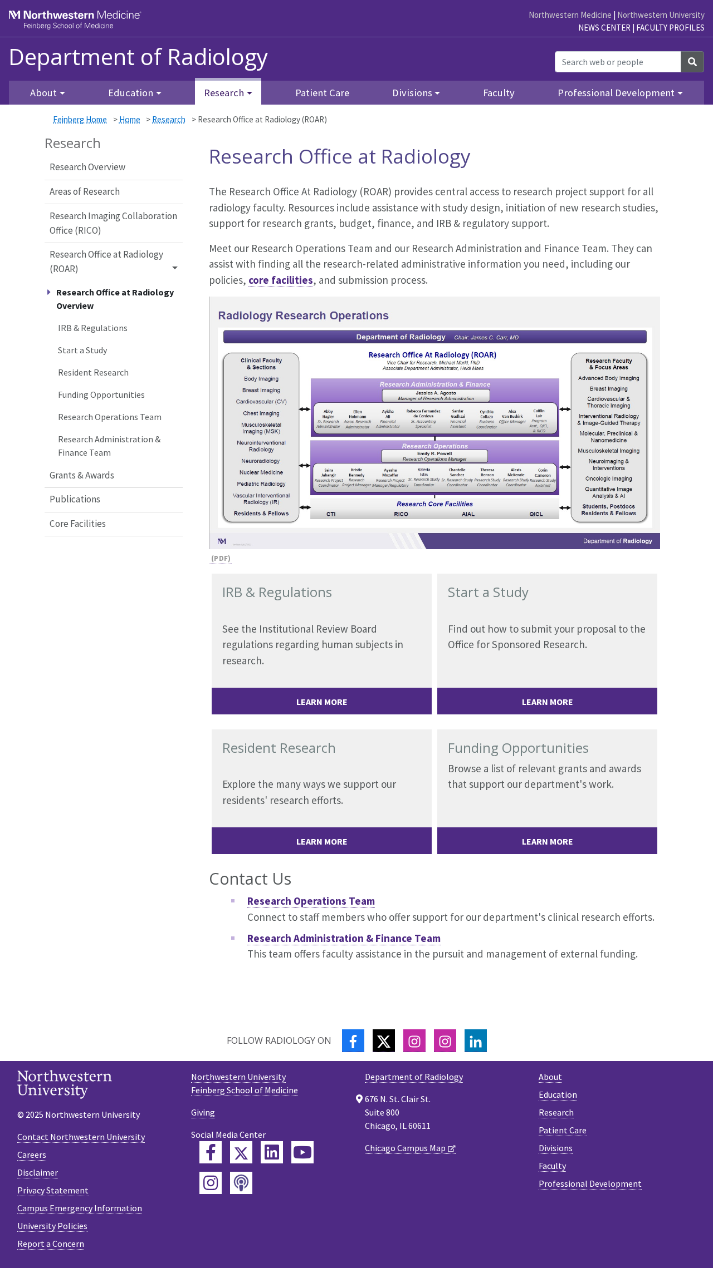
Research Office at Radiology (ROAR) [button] (106, 261)
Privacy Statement (53, 1190)
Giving (203, 1112)
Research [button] (224, 92)
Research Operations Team (110, 416)
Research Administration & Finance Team (109, 445)
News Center (604, 27)
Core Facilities (78, 523)
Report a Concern (50, 1243)
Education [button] (130, 92)
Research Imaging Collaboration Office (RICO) (113, 223)
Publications (75, 499)
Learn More (322, 701)
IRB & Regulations (93, 327)
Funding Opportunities (101, 394)
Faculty (499, 92)
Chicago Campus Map (405, 1147)
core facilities (280, 280)
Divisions (556, 1147)
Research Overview (87, 167)
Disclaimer (37, 1172)
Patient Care (322, 92)
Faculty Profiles (670, 27)
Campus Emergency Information (79, 1207)
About (550, 1076)
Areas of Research (85, 191)
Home (129, 119)
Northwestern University (661, 14)
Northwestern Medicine (570, 14)
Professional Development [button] (616, 92)
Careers (31, 1154)
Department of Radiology (138, 57)
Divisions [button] (412, 92)
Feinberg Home (80, 119)
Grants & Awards (82, 475)
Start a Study (82, 350)
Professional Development (590, 1183)
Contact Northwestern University (81, 1136)
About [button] (43, 92)
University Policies (52, 1225)
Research (168, 119)
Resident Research (93, 372)
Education (558, 1094)
